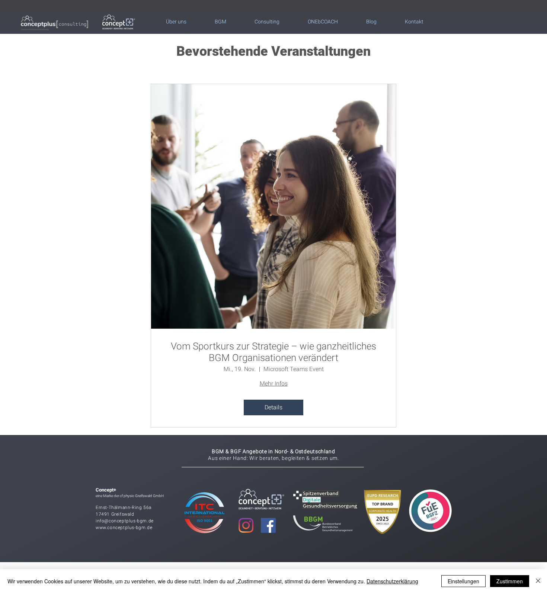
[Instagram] (246, 525)
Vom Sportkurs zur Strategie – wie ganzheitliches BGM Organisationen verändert (273, 352)
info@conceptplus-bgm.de (125, 520)
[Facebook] (268, 525)
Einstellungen (463, 581)
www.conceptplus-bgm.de (124, 527)
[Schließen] (538, 581)
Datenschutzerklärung (392, 581)
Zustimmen (509, 581)
